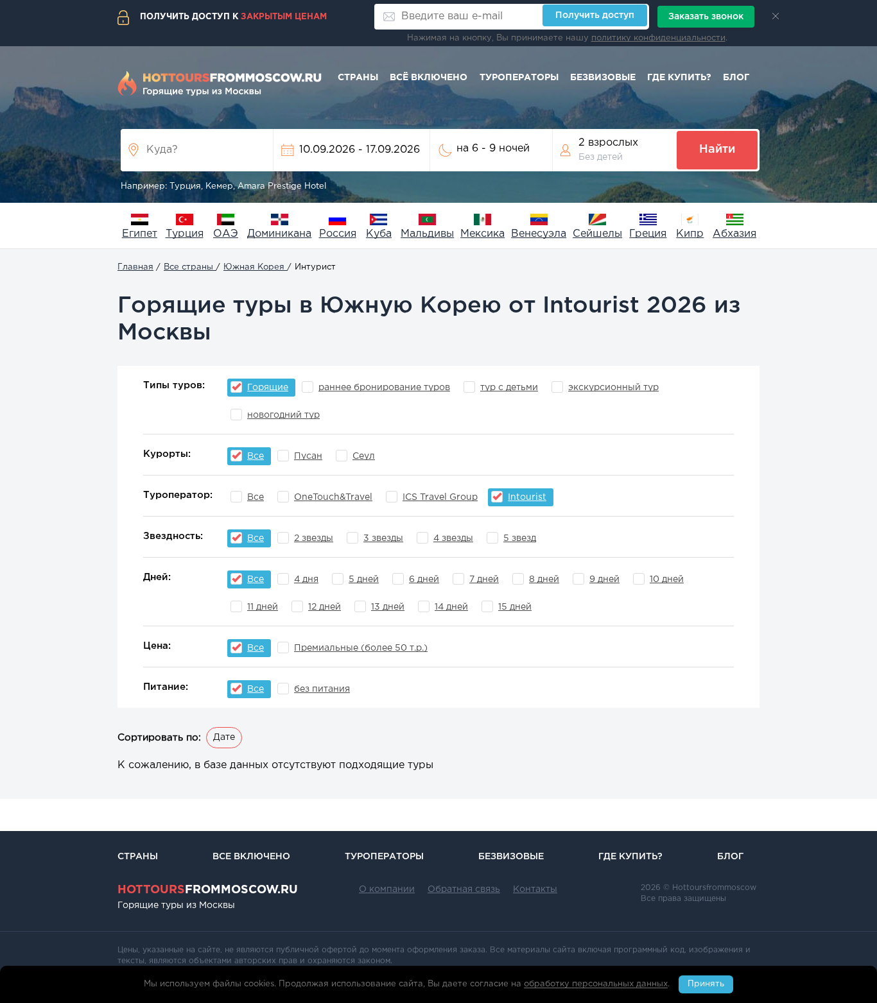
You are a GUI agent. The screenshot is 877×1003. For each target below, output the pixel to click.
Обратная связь (464, 889)
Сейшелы (597, 234)
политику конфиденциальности (658, 38)
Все (255, 497)
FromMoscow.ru (207, 890)
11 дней (262, 607)
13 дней (387, 607)
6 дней (424, 579)
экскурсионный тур (613, 387)
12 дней (324, 607)
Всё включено (428, 77)
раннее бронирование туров (384, 387)
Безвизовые (603, 77)
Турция (185, 234)
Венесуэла (538, 234)
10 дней (667, 579)
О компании (387, 889)
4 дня (306, 579)
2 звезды (313, 538)
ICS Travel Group (440, 497)
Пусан (308, 456)
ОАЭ (225, 234)
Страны (358, 77)
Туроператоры (519, 77)
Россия (337, 234)
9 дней (604, 579)
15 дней (515, 607)
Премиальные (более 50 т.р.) (361, 648)
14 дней (451, 607)
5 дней (364, 579)
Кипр (690, 234)
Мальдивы (427, 234)
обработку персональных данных (596, 984)
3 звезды (383, 538)
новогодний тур (283, 415)
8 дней (544, 579)
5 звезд (519, 538)
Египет (139, 234)
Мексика (482, 234)
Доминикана (279, 234)
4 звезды (453, 538)
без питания (322, 689)
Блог (736, 77)
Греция (647, 234)
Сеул (363, 456)
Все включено (251, 857)
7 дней (484, 579)
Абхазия (734, 234)
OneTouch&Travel (333, 497)
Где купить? (679, 77)
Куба (379, 234)
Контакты (535, 889)
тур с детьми (509, 387)
